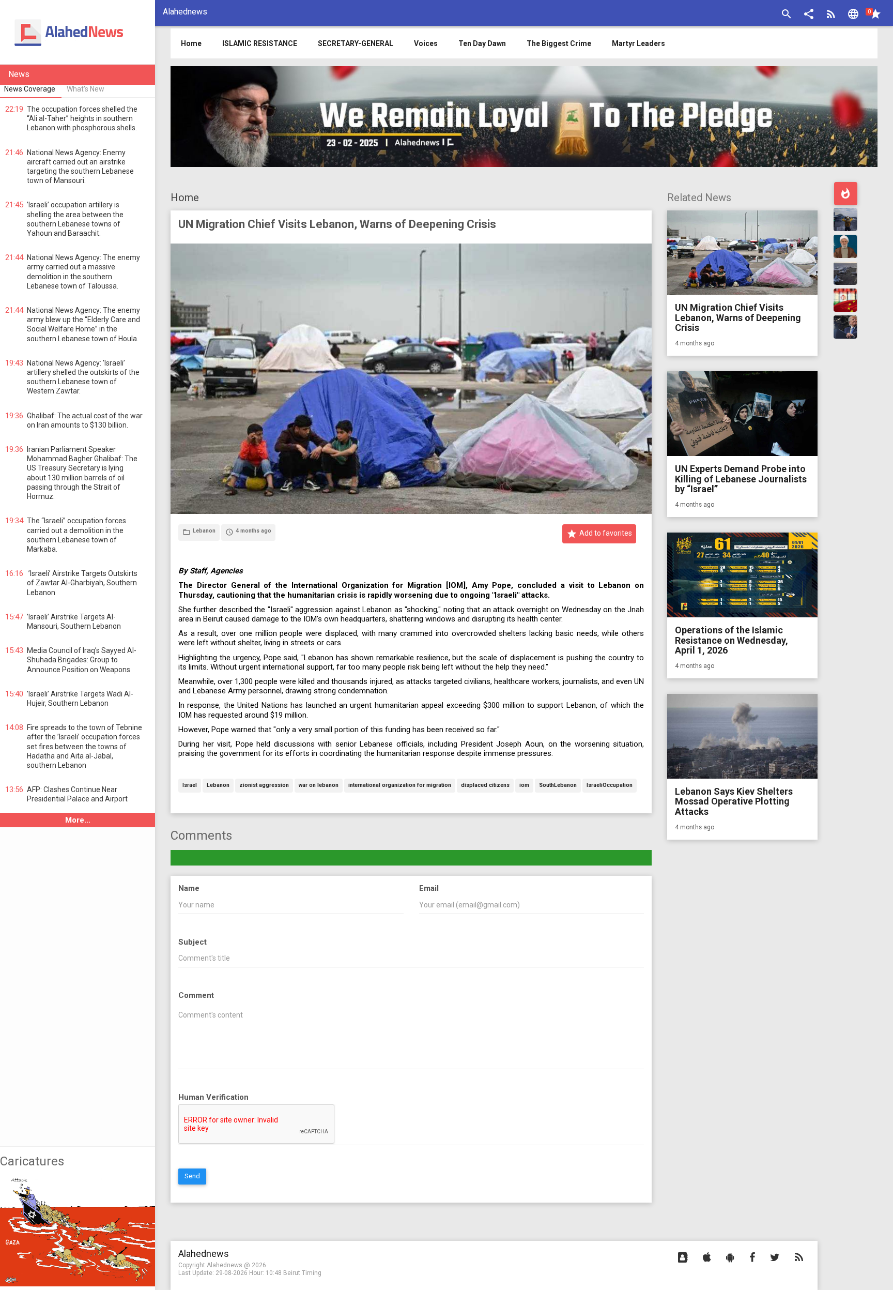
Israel (189, 785)
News (18, 74)
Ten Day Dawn (482, 43)
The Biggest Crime (559, 43)
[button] (809, 15)
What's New (85, 89)
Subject (192, 942)
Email (429, 888)
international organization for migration (399, 785)
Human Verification (213, 1097)
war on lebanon (318, 785)
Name (188, 888)
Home (185, 197)
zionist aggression (264, 785)
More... (77, 820)
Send (192, 1176)
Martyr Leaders (638, 43)
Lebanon (218, 785)
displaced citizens (485, 785)
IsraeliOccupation (610, 785)
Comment (196, 995)
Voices (426, 43)
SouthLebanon (558, 785)
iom (524, 785)
